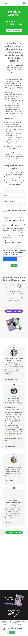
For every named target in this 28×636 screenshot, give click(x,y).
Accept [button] (12, 633)
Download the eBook (14, 311)
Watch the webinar (14, 30)
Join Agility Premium (14, 532)
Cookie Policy (15, 622)
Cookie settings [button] (5, 633)
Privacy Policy (7, 622)
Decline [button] (18, 633)
